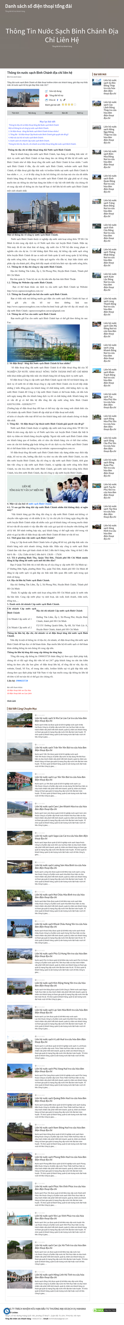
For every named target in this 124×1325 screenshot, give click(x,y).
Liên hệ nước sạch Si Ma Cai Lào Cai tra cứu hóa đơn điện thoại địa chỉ (61, 719)
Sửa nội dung (55, 91)
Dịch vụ (80, 113)
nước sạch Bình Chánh (40, 503)
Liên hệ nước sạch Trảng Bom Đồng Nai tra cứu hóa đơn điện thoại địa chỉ (110, 208)
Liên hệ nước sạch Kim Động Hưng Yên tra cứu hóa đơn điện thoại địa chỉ (60, 984)
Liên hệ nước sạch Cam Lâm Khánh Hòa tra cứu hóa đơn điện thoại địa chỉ (61, 808)
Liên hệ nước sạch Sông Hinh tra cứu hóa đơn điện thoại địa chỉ (110, 532)
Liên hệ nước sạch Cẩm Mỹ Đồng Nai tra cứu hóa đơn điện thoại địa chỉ (110, 330)
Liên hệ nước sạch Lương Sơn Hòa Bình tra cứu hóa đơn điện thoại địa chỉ (60, 866)
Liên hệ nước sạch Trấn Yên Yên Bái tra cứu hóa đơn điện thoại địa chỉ (60, 749)
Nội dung (32, 113)
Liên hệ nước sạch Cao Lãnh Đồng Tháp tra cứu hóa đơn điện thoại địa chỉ (110, 110)
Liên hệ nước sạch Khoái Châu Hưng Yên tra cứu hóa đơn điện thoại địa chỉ (61, 925)
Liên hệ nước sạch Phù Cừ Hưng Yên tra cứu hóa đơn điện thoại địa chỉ (61, 955)
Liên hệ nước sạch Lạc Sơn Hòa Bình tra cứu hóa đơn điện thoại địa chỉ (61, 1011)
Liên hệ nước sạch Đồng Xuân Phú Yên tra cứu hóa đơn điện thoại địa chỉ (110, 467)
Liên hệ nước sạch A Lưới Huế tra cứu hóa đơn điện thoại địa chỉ (60, 1040)
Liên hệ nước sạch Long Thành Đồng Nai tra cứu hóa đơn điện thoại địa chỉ (110, 306)
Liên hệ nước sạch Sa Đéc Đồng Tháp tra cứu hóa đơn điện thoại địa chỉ (110, 87)
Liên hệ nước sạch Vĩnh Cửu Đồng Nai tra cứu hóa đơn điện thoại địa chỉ (110, 232)
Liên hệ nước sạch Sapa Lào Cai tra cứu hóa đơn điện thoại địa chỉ (61, 837)
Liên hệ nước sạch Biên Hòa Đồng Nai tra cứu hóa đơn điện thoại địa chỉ (110, 159)
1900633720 (22, 680)
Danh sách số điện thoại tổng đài (38, 6)
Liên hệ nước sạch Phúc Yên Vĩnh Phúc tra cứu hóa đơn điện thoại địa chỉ (60, 1187)
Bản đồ (65, 113)
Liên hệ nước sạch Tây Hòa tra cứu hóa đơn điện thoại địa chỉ (110, 511)
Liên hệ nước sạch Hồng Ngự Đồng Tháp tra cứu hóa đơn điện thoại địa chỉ (110, 134)
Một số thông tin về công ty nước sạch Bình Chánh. (28, 128)
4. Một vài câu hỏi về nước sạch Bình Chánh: (25, 137)
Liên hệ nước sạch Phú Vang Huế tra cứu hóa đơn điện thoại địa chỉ (59, 1070)
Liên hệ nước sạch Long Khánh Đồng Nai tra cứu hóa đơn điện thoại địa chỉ (110, 352)
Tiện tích (15, 113)
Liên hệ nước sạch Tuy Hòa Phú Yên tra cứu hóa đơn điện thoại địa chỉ (110, 401)
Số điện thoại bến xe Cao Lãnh (19, 693)
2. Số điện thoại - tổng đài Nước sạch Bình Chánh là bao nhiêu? (33, 131)
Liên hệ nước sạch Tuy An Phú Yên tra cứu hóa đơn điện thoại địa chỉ (110, 491)
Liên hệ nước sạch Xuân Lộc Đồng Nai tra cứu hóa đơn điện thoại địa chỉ (110, 281)
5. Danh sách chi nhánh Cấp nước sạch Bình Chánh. (29, 141)
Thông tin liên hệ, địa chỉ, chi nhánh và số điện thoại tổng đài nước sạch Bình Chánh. (42, 144)
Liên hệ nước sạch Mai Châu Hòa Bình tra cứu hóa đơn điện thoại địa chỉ (60, 896)
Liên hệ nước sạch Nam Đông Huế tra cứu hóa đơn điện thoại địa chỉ (60, 1129)
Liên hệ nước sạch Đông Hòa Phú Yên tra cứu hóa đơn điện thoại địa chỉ (110, 422)
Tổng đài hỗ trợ (56, 95)
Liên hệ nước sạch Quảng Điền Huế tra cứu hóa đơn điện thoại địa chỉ (60, 1099)
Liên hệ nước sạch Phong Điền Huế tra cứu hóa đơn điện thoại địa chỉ (60, 1158)
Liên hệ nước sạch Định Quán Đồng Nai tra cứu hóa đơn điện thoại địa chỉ (110, 183)
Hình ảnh (49, 113)
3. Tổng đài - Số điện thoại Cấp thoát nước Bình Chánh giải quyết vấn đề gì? (38, 134)
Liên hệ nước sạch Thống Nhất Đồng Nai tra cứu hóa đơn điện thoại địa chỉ (110, 257)
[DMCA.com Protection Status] (105, 1310)
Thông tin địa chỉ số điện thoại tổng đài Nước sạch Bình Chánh (33, 125)
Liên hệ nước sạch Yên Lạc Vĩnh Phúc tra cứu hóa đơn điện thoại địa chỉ (59, 1217)
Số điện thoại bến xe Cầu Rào (19, 690)
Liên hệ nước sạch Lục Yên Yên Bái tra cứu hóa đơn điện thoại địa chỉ (60, 778)
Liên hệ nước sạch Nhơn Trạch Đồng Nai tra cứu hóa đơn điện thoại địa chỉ (110, 377)
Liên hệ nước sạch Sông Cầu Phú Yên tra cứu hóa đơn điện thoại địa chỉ (110, 444)
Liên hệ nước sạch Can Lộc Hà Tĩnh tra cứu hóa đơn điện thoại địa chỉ (60, 1246)
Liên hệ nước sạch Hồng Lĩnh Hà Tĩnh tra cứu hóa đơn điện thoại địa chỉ (59, 1276)
